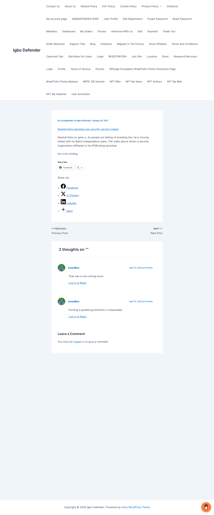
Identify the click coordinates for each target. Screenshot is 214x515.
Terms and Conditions (185, 43)
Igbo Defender (27, 50)
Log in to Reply (78, 282)
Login (100, 56)
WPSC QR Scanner (94, 81)
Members (51, 31)
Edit (140, 31)
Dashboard (68, 31)
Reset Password (182, 18)
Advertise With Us (122, 31)
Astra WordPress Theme (135, 507)
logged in (78, 341)
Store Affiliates (158, 43)
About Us (70, 6)
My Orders (86, 31)
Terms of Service (80, 69)
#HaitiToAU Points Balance (62, 81)
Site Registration (132, 18)
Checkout (172, 6)
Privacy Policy (150, 6)
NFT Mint (115, 81)
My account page (56, 18)
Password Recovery (185, 56)
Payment (152, 31)
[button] (160, 6)
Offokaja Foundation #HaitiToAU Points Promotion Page (142, 69)
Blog (92, 43)
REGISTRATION (117, 56)
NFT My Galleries (56, 94)
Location (152, 56)
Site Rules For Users (80, 56)
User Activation (80, 94)
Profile (61, 69)
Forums (102, 31)
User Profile (111, 18)
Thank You (169, 31)
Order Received (55, 43)
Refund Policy (89, 6)
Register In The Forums (130, 43)
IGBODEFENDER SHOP (85, 18)
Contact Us (53, 6)
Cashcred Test (54, 56)
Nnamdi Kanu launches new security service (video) (88, 129)
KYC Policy (108, 6)
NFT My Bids (174, 81)
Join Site (136, 56)
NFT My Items (134, 81)
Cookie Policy (128, 6)
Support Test (77, 43)
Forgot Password (157, 18)
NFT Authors (154, 81)
